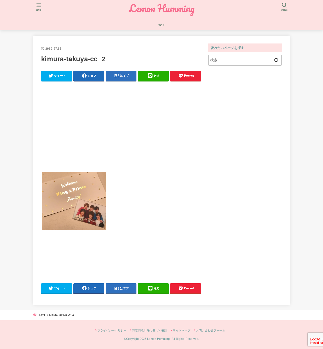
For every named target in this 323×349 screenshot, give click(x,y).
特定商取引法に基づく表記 (149, 330)
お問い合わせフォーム (210, 330)
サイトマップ (181, 330)
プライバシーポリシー (112, 330)
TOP (161, 25)
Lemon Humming (158, 338)
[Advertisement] (121, 128)
